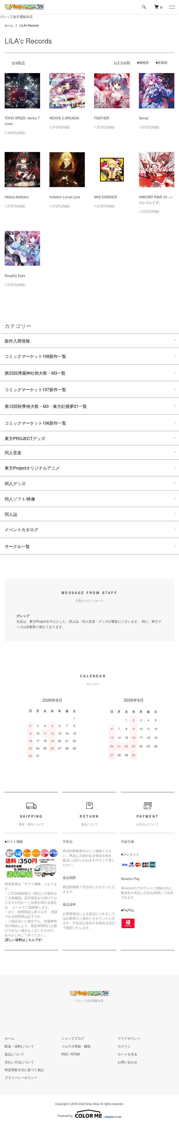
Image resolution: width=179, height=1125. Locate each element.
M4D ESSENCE (105, 197)
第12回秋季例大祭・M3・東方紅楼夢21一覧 (46, 406)
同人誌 (11, 514)
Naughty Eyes (15, 275)
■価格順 (143, 62)
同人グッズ (15, 483)
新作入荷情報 (17, 341)
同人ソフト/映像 (20, 499)
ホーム (9, 25)
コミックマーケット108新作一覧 (35, 356)
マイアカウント (129, 1038)
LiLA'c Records (29, 25)
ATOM (75, 1054)
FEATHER (101, 118)
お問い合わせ (127, 1062)
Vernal (143, 118)
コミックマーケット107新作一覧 (35, 389)
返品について (14, 1054)
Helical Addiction (17, 197)
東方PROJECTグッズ (25, 438)
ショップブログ (72, 1038)
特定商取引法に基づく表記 (24, 1069)
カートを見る (127, 1054)
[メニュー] (172, 7)
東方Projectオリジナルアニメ (32, 468)
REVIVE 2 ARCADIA (64, 118)
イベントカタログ (21, 529)
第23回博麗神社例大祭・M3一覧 (35, 373)
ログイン (124, 1046)
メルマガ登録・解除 (76, 1046)
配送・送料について (19, 1046)
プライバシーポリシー (21, 1077)
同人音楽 (13, 452)
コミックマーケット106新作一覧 (35, 423)
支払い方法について (19, 1062)
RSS (64, 1054)
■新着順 (161, 62)
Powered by (65, 1116)
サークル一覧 (17, 546)
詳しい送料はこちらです (23, 939)
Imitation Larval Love (64, 197)
